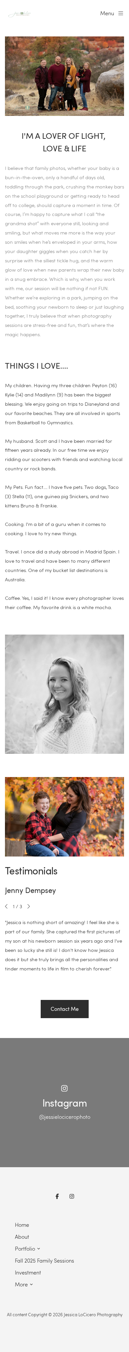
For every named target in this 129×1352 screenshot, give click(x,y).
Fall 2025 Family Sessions (44, 1260)
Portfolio (25, 1248)
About (22, 1236)
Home (22, 1224)
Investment (28, 1272)
